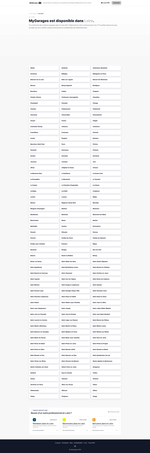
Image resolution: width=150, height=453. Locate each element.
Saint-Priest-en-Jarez (69, 343)
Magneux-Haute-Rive (69, 203)
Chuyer (32, 120)
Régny (95, 244)
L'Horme (95, 167)
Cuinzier (95, 132)
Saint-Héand (34, 302)
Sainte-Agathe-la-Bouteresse (102, 361)
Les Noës (65, 191)
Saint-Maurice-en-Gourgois (39, 332)
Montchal (65, 214)
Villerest (64, 390)
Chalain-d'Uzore (35, 97)
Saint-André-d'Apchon (100, 261)
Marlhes (64, 208)
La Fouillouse (66, 173)
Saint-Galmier (97, 285)
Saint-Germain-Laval (100, 291)
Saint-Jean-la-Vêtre (99, 302)
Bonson (32, 85)
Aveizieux (33, 74)
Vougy (95, 396)
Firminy (95, 144)
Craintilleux (34, 132)
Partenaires (65, 443)
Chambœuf (34, 103)
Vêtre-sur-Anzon (67, 384)
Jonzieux (65, 162)
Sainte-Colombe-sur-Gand (39, 367)
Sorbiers (33, 373)
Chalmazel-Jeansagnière (70, 97)
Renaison (33, 250)
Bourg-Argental (67, 85)
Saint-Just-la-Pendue (69, 314)
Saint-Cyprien (35, 279)
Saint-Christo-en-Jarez (100, 273)
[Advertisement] (75, 41)
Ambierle (65, 68)
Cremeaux (65, 132)
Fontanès (33, 150)
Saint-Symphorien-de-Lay (101, 355)
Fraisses (95, 150)
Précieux (64, 244)
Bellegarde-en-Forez (99, 74)
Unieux (32, 379)
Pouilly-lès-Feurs (67, 238)
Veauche (64, 379)
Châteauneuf (66, 109)
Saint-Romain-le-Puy (37, 355)
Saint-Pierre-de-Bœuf (37, 343)
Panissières (96, 226)
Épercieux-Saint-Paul (37, 144)
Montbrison (34, 214)
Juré (94, 162)
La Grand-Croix (98, 173)
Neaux (64, 220)
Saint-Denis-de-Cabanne (101, 279)
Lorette (32, 197)
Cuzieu (32, 138)
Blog (71, 443)
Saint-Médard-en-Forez (69, 332)
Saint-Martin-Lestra (99, 326)
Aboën (32, 68)
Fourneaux (65, 150)
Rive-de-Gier (97, 250)
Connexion (116, 3)
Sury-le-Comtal (67, 373)
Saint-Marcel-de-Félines (101, 320)
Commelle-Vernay (36, 126)
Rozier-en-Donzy (36, 261)
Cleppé (95, 120)
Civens (64, 120)
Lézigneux (96, 191)
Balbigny (64, 74)
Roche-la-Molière (67, 255)
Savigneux (96, 367)
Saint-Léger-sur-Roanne (70, 320)
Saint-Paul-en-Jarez (99, 337)
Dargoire (64, 138)
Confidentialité (78, 443)
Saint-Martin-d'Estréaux (38, 326)
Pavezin (33, 232)
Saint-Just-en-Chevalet (38, 314)
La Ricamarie (66, 179)
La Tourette (96, 179)
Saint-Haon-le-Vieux (99, 296)
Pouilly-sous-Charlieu (37, 244)
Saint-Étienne (34, 285)
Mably (95, 197)
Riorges (64, 250)
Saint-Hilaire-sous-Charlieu (71, 302)
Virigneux (65, 396)
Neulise (95, 220)
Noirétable (33, 226)
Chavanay (33, 115)
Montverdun (34, 220)
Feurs (63, 144)
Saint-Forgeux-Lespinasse (70, 285)
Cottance (65, 126)
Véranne (95, 379)
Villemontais (34, 390)
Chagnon (96, 91)
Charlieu (33, 109)
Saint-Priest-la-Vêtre (37, 349)
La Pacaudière (35, 179)
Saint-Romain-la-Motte (100, 349)
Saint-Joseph (66, 308)
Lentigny (33, 191)
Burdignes (96, 85)
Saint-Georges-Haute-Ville (70, 291)
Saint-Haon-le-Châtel (69, 296)
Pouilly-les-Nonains (99, 238)
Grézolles (65, 156)
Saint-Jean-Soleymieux (38, 308)
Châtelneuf (96, 109)
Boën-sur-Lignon (67, 79)
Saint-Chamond (67, 273)
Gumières (96, 156)
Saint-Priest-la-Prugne (100, 343)
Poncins (33, 238)
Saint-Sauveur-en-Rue (69, 355)
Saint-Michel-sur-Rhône (101, 332)
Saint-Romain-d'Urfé (68, 349)
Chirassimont (97, 115)
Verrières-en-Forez (36, 384)
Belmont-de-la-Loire (37, 79)
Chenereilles (66, 115)
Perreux (95, 232)
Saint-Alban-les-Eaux (69, 261)
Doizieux (95, 138)
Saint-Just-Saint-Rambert (101, 314)
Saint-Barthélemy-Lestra (70, 267)
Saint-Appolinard (36, 267)
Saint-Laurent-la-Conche (38, 320)
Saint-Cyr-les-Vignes (69, 279)
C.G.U (85, 443)
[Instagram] (75, 446)
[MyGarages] (35, 2)
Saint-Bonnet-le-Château (101, 267)
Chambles (96, 97)
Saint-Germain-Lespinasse (39, 296)
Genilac (32, 156)
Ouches (64, 226)
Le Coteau (96, 185)
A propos (58, 443)
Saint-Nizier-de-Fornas (38, 337)
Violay (32, 396)
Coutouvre (96, 126)
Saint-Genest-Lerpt (36, 291)
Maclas (32, 203)
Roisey (95, 255)
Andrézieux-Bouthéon (100, 68)
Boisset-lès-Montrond (100, 79)
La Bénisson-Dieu (36, 173)
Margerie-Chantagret (37, 208)
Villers (95, 390)
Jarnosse (33, 162)
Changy (95, 103)
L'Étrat (32, 167)
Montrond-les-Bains (99, 214)
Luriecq (64, 197)
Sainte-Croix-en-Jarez (69, 367)
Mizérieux (96, 208)
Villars (95, 384)
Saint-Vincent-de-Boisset (70, 361)
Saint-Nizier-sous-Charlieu (71, 337)
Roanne (32, 255)
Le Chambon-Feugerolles (70, 185)
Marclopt (96, 203)
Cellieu (64, 91)
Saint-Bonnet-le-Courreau (39, 273)
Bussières (33, 91)
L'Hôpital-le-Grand (68, 167)
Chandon (65, 103)
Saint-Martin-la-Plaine (69, 326)
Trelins (95, 373)
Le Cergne (33, 185)
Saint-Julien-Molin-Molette (102, 308)
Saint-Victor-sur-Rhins (38, 361)
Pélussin (64, 232)
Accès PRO (91, 443)
